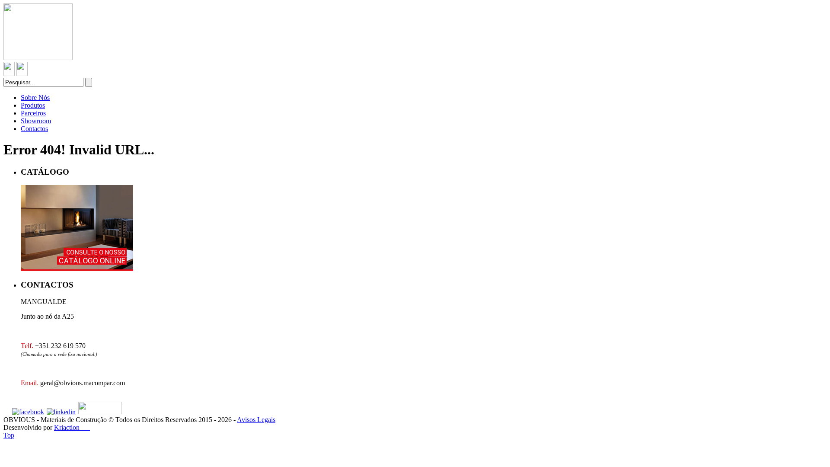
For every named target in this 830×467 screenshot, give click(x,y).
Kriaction (72, 427)
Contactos (34, 128)
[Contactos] (9, 73)
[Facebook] (28, 412)
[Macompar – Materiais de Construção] (38, 57)
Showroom (36, 121)
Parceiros (33, 113)
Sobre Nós (35, 97)
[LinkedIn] (61, 412)
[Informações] (22, 73)
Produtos (33, 105)
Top (8, 435)
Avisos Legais (256, 419)
